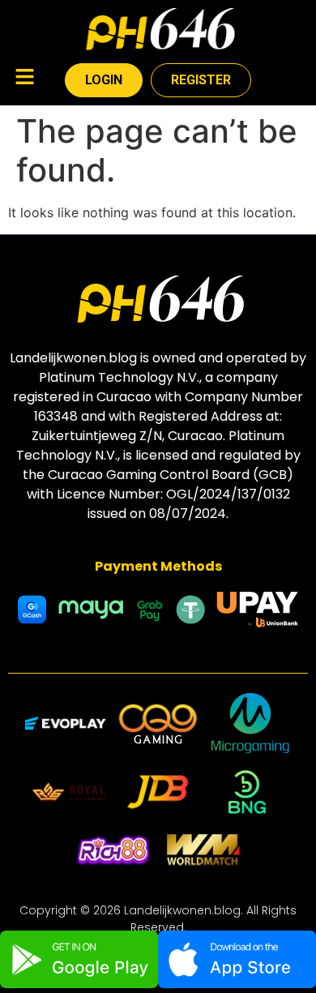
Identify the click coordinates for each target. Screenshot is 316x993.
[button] (24, 78)
